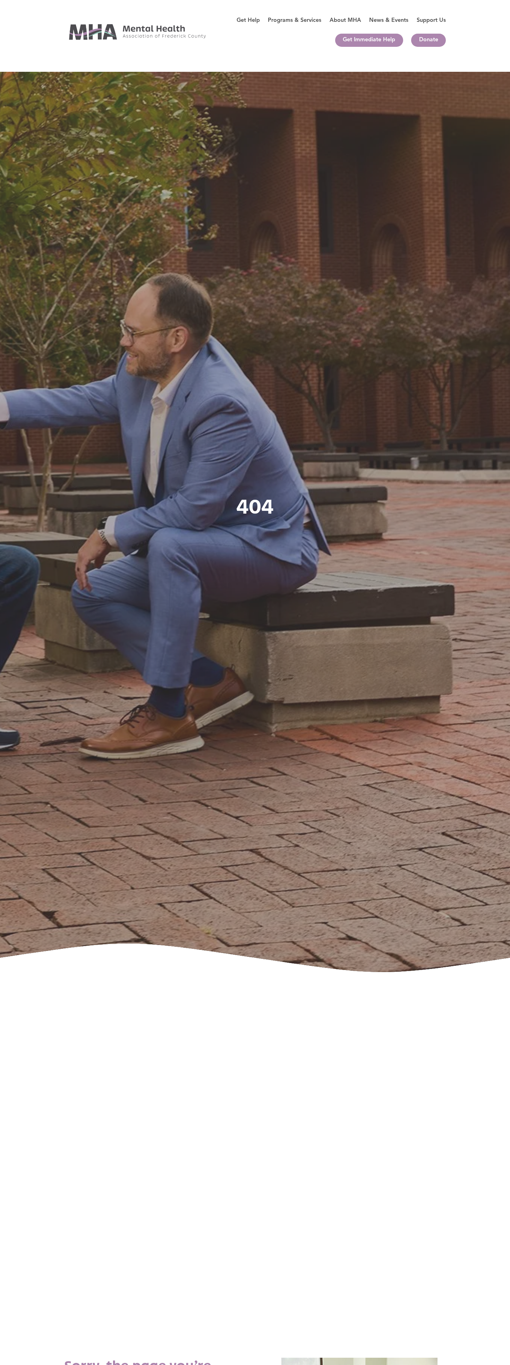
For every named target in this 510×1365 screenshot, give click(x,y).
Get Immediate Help (369, 40)
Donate (428, 40)
